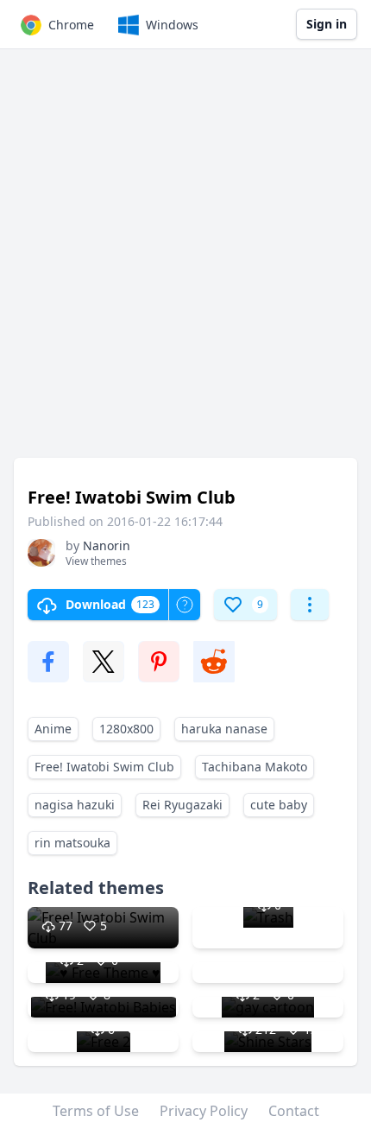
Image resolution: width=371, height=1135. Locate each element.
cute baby (278, 804)
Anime (53, 728)
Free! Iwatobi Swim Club (104, 766)
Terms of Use (96, 1110)
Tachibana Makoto (254, 766)
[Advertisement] (185, 261)
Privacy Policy (204, 1110)
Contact (293, 1110)
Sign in (326, 24)
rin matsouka (72, 842)
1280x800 (126, 728)
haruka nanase (224, 728)
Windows (172, 24)
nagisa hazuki (75, 804)
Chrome (71, 24)
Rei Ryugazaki (182, 804)
